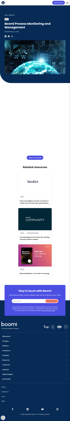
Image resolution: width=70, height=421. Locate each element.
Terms (3, 396)
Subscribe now (51, 301)
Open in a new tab (35, 158)
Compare (5, 341)
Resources (5, 360)
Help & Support (7, 374)
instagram (57, 409)
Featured (5, 370)
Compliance (5, 392)
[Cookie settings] (3, 418)
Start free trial (58, 3)
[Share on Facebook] (9, 36)
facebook (12, 409)
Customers (6, 365)
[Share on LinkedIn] (5, 36)
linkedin (27, 409)
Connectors (6, 351)
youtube (42, 409)
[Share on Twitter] (12, 36)
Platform (5, 346)
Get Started (6, 379)
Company (5, 355)
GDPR (3, 401)
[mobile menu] (67, 3)
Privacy (3, 387)
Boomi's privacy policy (48, 310)
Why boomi (6, 336)
